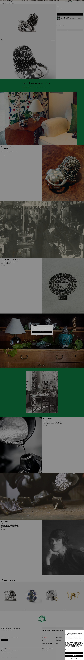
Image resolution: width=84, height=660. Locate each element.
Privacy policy (67, 649)
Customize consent (74, 658)
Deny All (74, 655)
